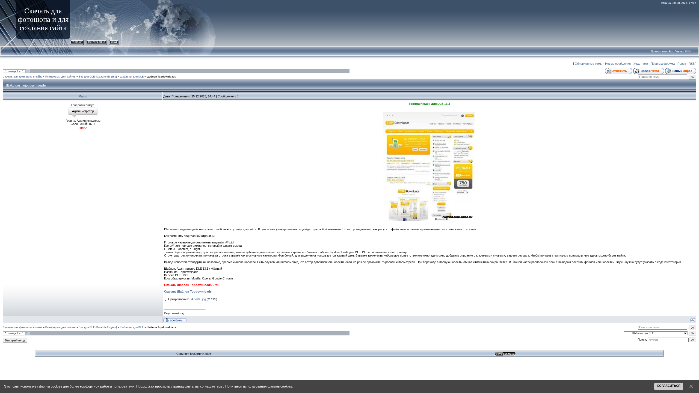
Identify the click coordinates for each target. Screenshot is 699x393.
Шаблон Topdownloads (161, 76)
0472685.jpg (198, 299)
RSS (688, 51)
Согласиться (668, 385)
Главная (77, 41)
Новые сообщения (618, 63)
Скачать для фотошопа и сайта (22, 76)
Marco (83, 96)
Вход (114, 41)
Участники (640, 63)
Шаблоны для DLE (132, 76)
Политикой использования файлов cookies (258, 386)
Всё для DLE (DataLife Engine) (98, 76)
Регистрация (96, 41)
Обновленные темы (588, 63)
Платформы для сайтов (60, 76)
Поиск (681, 63)
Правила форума (663, 63)
